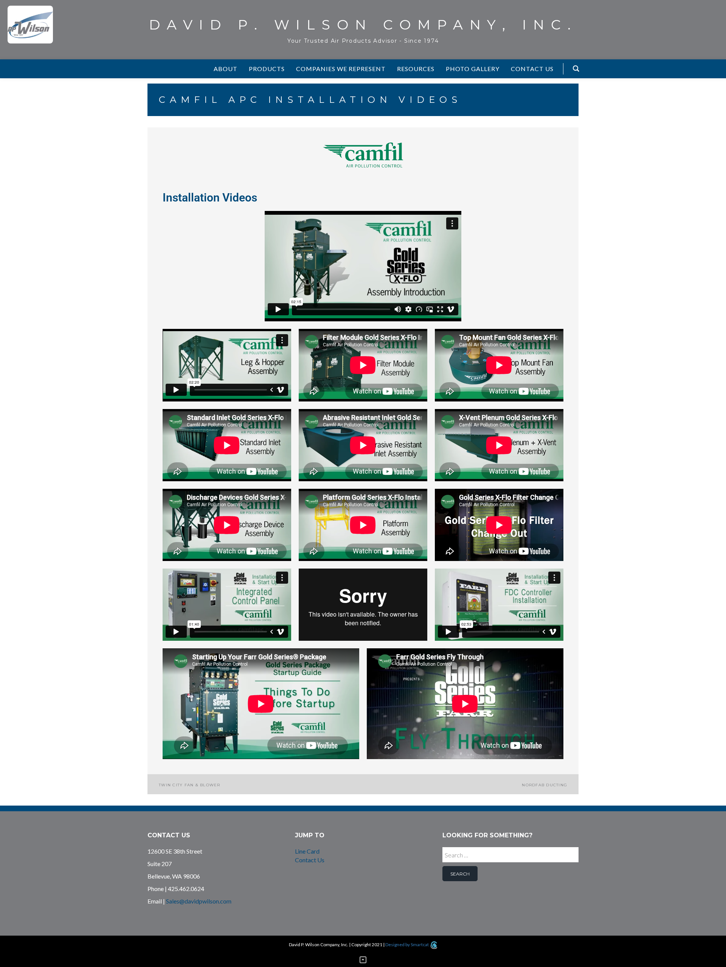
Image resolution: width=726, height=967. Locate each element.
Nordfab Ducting (544, 785)
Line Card (307, 851)
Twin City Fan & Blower (189, 785)
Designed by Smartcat (407, 944)
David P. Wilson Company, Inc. (363, 24)
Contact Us (309, 859)
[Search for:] (510, 856)
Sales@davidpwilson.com (198, 901)
